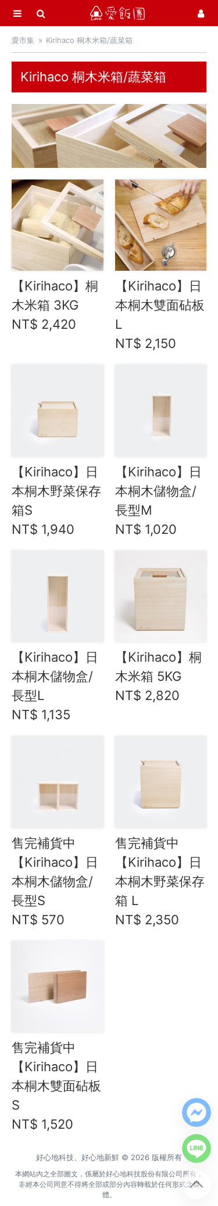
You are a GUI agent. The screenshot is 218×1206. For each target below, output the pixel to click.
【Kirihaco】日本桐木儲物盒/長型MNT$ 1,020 (158, 500)
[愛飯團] (117, 13)
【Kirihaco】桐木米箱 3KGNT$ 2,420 (55, 305)
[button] (196, 1112)
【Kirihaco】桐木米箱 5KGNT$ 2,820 (158, 676)
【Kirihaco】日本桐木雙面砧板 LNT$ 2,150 (160, 314)
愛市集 (23, 40)
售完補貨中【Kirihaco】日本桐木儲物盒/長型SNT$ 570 (55, 881)
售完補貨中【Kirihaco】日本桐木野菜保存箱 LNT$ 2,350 (160, 881)
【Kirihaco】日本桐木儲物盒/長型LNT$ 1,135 (55, 685)
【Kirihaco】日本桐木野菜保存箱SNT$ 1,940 (56, 500)
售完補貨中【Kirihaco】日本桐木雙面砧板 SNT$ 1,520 (56, 1086)
